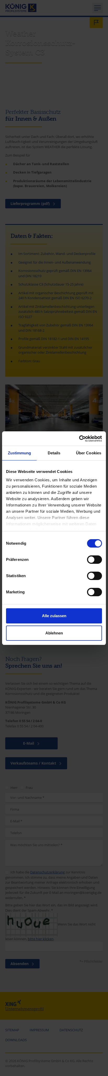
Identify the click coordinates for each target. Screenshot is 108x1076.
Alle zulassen (54, 616)
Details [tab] (54, 453)
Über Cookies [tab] (88, 453)
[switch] (94, 559)
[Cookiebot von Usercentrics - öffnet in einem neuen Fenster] (79, 438)
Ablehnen (54, 633)
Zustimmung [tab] (19, 453)
